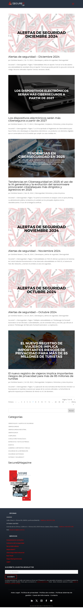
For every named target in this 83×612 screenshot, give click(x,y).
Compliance (48, 124)
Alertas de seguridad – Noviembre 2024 (34, 251)
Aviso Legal (15, 593)
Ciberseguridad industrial (17, 429)
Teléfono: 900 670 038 (47, 520)
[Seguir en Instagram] (41, 601)
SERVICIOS (13, 536)
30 (59, 402)
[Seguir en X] (37, 601)
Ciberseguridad (63, 60)
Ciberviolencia (13, 432)
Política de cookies (46, 593)
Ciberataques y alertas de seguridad (46, 60)
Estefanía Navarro (17, 60)
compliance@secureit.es (42, 581)
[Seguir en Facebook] (46, 601)
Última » (73, 403)
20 (55, 402)
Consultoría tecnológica (17, 439)
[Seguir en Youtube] (51, 601)
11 (45, 402)
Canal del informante (41, 595)
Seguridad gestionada (16, 454)
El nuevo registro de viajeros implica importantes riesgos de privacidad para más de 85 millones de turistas (40, 376)
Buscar (71, 411)
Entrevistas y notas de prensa (63, 124)
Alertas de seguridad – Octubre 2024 (32, 312)
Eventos (11, 445)
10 (42, 402)
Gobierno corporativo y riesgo (19, 448)
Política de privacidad (29, 593)
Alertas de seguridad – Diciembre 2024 (34, 56)
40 (63, 402)
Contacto (54, 595)
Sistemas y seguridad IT (16, 457)
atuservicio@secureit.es (17, 530)
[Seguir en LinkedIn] (32, 601)
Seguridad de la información (18, 451)
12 (49, 402)
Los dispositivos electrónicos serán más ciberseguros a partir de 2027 (34, 119)
